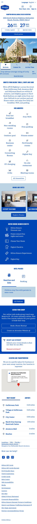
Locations (5, 442)
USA (11, 442)
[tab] (6, 66)
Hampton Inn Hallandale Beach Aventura (16, 446)
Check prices (23, 34)
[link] (13, 349)
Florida (17, 442)
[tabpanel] (18, 73)
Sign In (33, 9)
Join (28, 9)
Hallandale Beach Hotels (10, 444)
